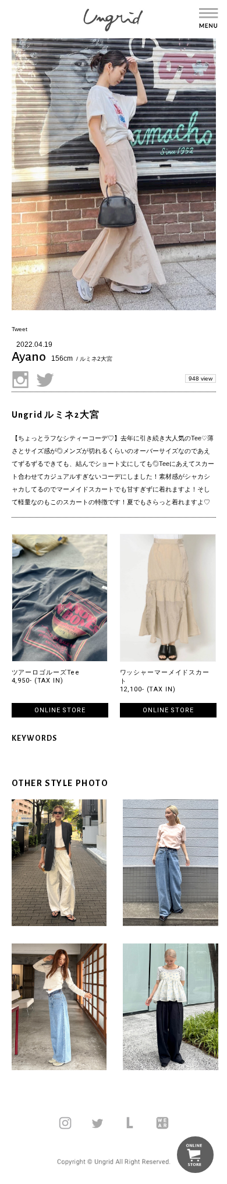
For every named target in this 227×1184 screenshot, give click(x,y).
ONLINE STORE (60, 710)
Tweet (19, 329)
